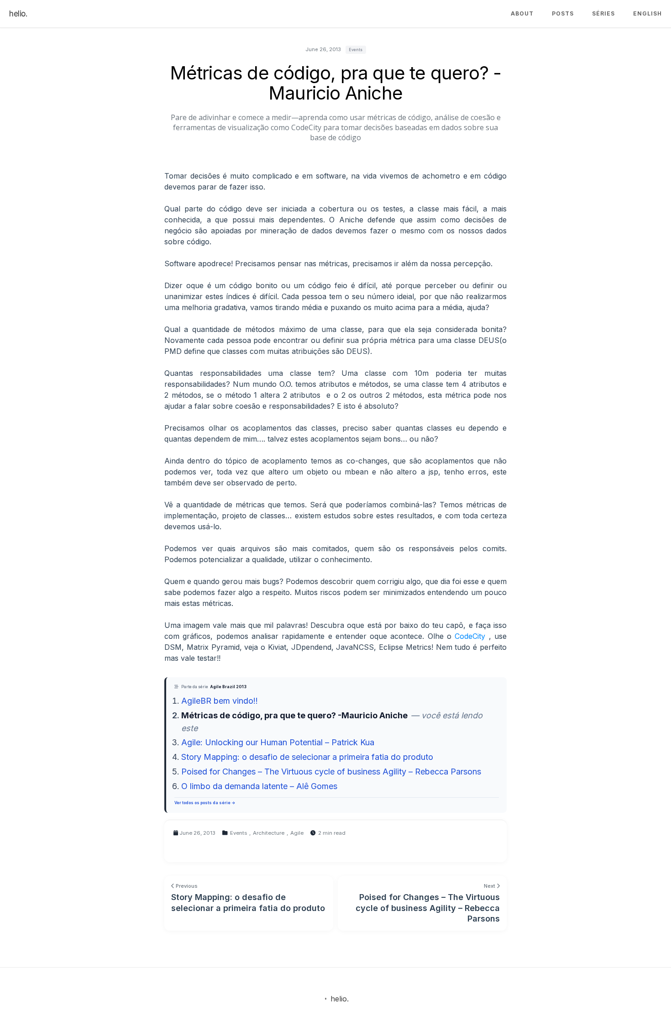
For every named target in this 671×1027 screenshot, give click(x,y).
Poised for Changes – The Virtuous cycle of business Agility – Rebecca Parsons (331, 771)
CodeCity (470, 636)
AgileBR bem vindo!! (219, 701)
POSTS (563, 13)
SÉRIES (603, 13)
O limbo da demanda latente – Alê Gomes (259, 786)
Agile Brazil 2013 (228, 687)
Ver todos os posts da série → (204, 803)
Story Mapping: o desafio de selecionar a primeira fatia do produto (307, 757)
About (522, 13)
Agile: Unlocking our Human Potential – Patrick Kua (277, 742)
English (647, 13)
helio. (18, 13)
